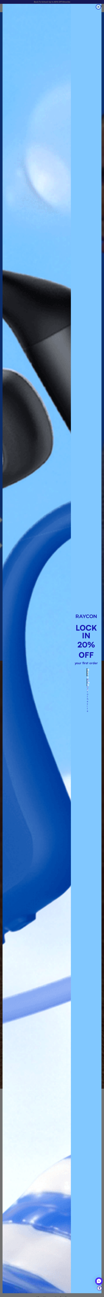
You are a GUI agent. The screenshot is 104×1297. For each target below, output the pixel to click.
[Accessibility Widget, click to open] (99, 1288)
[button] (99, 1281)
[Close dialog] (98, 7)
